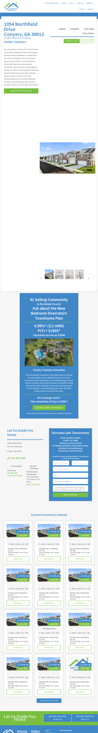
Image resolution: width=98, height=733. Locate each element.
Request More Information (21, 91)
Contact (82, 9)
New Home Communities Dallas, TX (85, 717)
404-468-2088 (88, 41)
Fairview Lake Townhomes (21, 38)
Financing (80, 3)
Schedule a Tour (71, 41)
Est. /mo (22, 531)
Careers (90, 9)
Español (63, 3)
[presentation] (41, 278)
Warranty (89, 3)
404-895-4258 (12, 473)
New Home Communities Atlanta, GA (57, 717)
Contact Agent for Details (49, 407)
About (71, 3)
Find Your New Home (51, 3)
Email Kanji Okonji (14, 475)
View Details (18, 559)
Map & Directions (33, 484)
